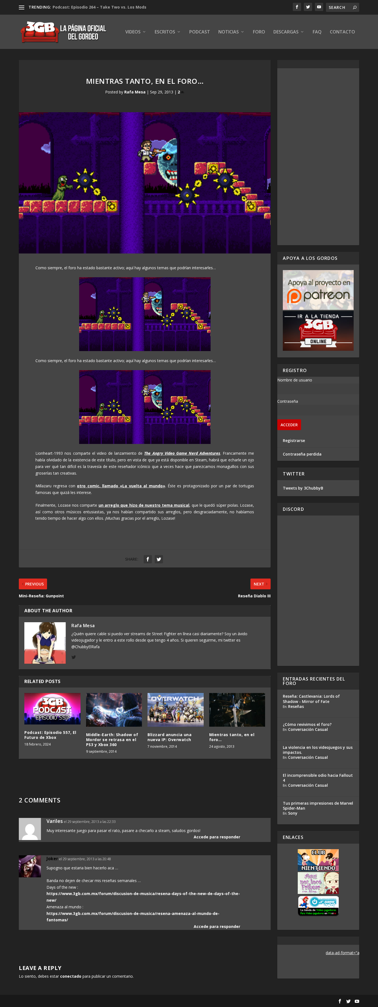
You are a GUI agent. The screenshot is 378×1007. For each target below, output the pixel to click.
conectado (70, 976)
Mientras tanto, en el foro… (232, 737)
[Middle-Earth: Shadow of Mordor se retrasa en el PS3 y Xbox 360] (114, 710)
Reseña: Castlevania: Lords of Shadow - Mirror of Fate (311, 699)
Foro (259, 32)
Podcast (199, 32)
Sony (292, 813)
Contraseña (287, 401)
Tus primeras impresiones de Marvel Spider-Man (318, 806)
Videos (133, 32)
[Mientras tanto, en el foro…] (237, 710)
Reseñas (296, 706)
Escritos (165, 32)
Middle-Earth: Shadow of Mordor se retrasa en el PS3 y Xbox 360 (112, 739)
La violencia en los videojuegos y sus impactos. (318, 750)
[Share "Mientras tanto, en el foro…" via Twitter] (158, 559)
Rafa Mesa (135, 92)
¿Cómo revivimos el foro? (307, 724)
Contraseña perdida (302, 454)
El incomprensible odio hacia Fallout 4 (318, 778)
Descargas (286, 32)
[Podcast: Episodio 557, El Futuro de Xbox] (52, 708)
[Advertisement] (318, 157)
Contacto (342, 32)
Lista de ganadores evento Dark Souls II (92, 7)
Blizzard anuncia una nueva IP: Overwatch (169, 737)
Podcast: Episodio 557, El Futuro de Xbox (50, 735)
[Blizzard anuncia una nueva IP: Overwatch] (175, 710)
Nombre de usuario (294, 380)
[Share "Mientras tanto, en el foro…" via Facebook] (147, 559)
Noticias (228, 32)
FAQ (317, 32)
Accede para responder (217, 836)
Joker (52, 859)
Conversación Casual (308, 729)
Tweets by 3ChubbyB (303, 488)
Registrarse (294, 440)
